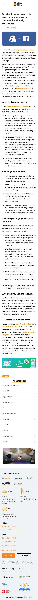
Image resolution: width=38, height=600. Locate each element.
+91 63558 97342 (10, 538)
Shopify (13, 28)
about (4, 569)
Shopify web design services (23, 50)
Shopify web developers (11, 327)
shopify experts (22, 88)
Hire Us (23, 572)
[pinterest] (17, 562)
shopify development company (17, 106)
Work (30, 569)
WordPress (19, 442)
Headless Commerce (19, 413)
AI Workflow (19, 391)
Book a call (8, 556)
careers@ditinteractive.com (12, 530)
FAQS (4, 572)
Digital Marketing (19, 402)
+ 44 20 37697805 (10, 546)
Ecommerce (19, 408)
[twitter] (8, 562)
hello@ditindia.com (9, 541)
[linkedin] (13, 562)
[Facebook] (3, 562)
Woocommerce (19, 436)
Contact (13, 572)
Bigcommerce (19, 397)
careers (21, 569)
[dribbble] (27, 562)
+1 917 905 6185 (10, 550)
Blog (12, 569)
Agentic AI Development (19, 385)
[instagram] (22, 562)
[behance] (31, 562)
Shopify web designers (24, 324)
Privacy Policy (27, 597)
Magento (19, 419)
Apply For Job (24, 556)
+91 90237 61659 (10, 526)
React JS (19, 425)
